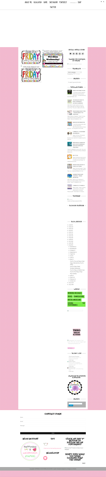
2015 (70, 245)
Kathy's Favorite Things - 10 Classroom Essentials (75, 358)
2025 (70, 226)
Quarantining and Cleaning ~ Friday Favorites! (78, 176)
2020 (70, 235)
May (71, 259)
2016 (70, 243)
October (72, 250)
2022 (70, 232)
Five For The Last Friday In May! (31, 52)
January (72, 280)
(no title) (75, 155)
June (71, 257)
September (72, 252)
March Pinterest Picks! (79, 90)
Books (70, 297)
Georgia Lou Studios (71, 468)
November (72, 248)
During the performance (76, 304)
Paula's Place (72, 361)
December (72, 246)
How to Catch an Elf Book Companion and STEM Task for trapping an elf (75, 364)
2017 (70, 241)
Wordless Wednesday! (53, 55)
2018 (70, 239)
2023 (70, 230)
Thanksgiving (79, 297)
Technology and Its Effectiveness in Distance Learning (78, 101)
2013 (70, 284)
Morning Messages (75, 293)
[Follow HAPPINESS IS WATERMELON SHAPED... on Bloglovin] (71, 348)
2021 (70, 234)
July (71, 255)
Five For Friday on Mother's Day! (31, 67)
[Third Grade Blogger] (76, 335)
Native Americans (74, 300)
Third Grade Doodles (74, 356)
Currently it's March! (79, 185)
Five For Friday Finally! (53, 53)
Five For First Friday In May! (31, 69)
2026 (70, 225)
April (71, 275)
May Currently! (73, 273)
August (72, 254)
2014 (70, 282)
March (71, 277)
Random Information (79, 122)
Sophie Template (57, 468)
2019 (70, 237)
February (72, 279)
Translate (78, 74)
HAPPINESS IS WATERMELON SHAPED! (43, 468)
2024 (70, 228)
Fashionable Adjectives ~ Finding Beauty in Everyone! (79, 113)
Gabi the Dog (72, 367)
